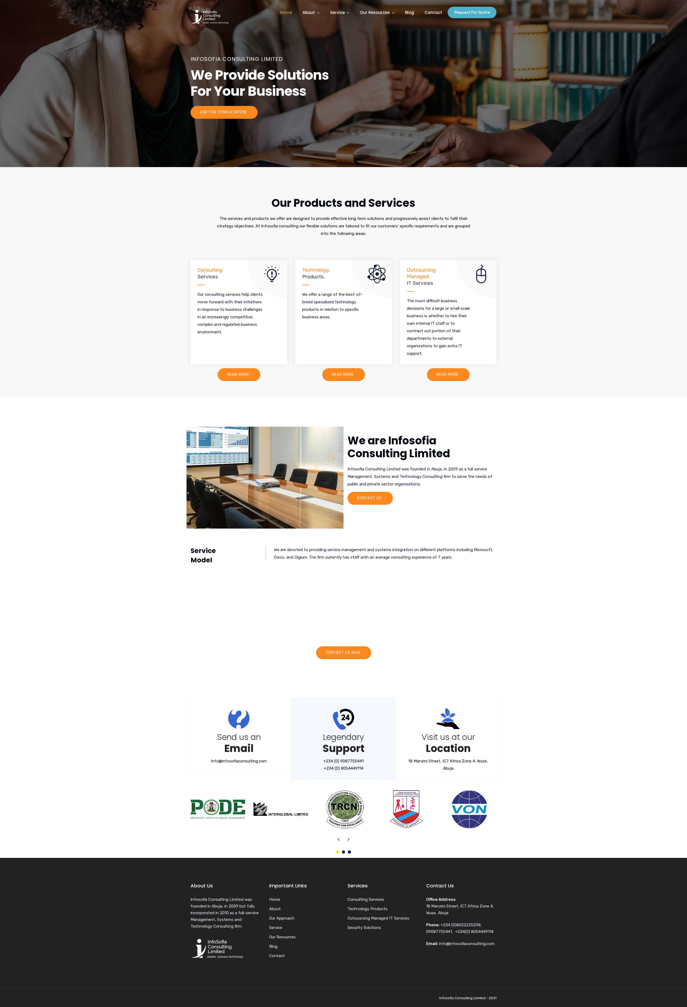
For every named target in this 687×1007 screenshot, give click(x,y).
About (308, 12)
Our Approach (281, 918)
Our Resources (375, 12)
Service (337, 12)
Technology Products (368, 908)
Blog (409, 12)
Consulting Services (366, 899)
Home (286, 12)
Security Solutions (364, 927)
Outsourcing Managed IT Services (378, 918)
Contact (433, 12)
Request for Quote (472, 12)
